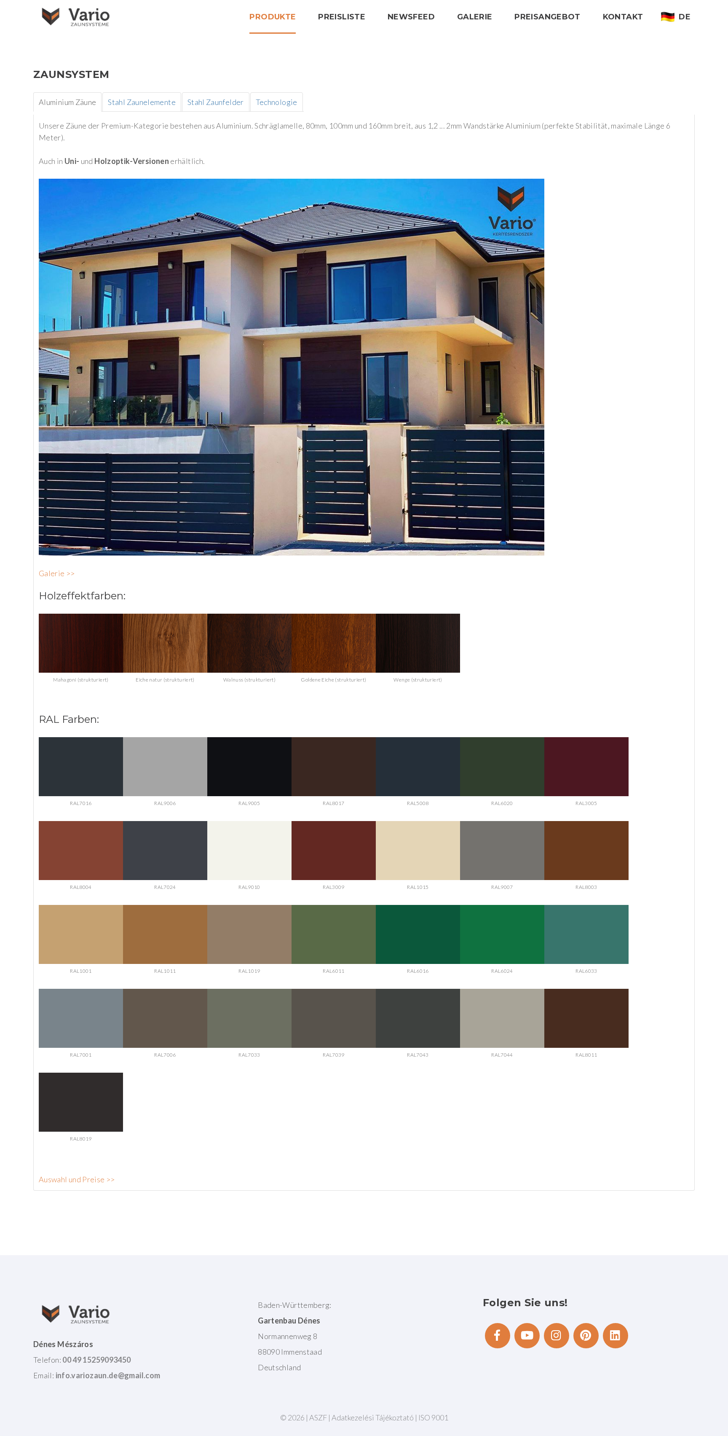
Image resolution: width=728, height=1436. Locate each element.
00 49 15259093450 (96, 1359)
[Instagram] (556, 1335)
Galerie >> (57, 573)
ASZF (318, 1417)
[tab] (67, 102)
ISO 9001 (433, 1417)
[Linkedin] (615, 1335)
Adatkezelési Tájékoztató (373, 1417)
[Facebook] (497, 1335)
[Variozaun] (75, 16)
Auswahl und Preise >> (77, 1179)
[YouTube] (527, 1335)
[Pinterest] (586, 1335)
